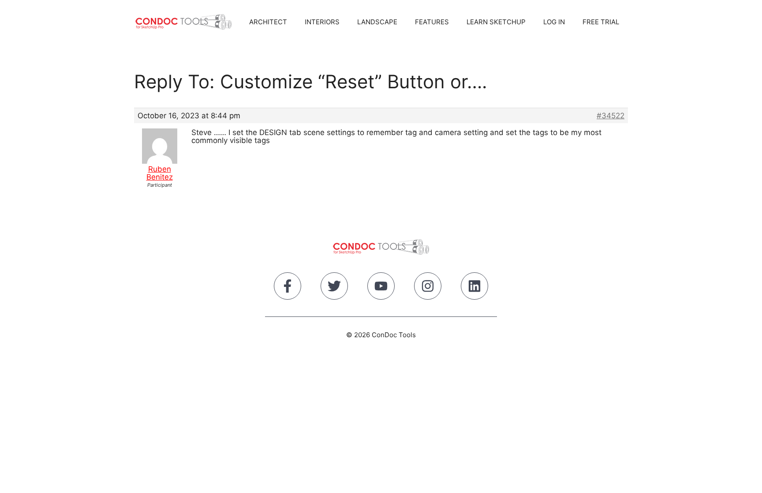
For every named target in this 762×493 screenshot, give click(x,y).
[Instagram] (427, 287)
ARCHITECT (268, 22)
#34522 (610, 116)
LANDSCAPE (377, 22)
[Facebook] (287, 287)
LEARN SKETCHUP (496, 22)
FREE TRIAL (601, 22)
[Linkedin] (474, 287)
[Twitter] (334, 287)
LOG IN (554, 22)
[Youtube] (381, 287)
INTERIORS (322, 22)
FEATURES (432, 22)
